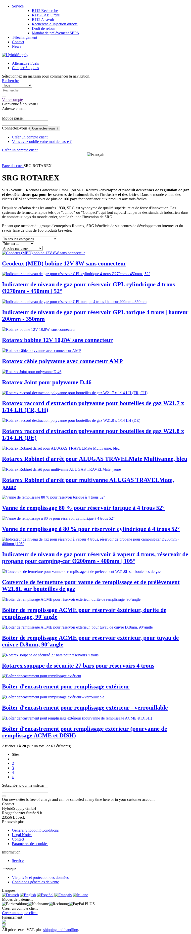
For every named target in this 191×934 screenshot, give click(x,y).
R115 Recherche (45, 10)
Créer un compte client (30, 137)
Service (18, 6)
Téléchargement (24, 37)
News (16, 46)
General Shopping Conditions (35, 830)
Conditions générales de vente (35, 882)
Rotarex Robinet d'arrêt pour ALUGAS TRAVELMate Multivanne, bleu (94, 459)
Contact (18, 42)
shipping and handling (60, 930)
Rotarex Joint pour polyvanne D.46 (47, 382)
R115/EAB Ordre (46, 15)
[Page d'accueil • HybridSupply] (15, 55)
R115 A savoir (43, 19)
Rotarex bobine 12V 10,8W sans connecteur (57, 340)
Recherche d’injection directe (55, 24)
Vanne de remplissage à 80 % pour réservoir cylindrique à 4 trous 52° (91, 529)
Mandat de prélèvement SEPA (55, 33)
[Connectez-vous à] (4, 796)
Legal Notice (22, 835)
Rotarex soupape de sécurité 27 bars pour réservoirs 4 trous (78, 665)
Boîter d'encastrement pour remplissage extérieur (66, 686)
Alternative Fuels (25, 63)
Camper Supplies (25, 68)
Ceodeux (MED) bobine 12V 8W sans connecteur (64, 263)
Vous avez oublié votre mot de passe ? (42, 141)
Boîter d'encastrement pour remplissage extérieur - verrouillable (85, 707)
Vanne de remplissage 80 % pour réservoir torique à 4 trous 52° (83, 508)
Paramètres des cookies (30, 844)
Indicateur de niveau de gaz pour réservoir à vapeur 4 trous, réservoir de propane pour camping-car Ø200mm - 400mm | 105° (95, 557)
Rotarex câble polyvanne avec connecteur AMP (62, 361)
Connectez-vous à (45, 128)
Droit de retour (43, 28)
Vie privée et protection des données (40, 877)
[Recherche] (4, 96)
